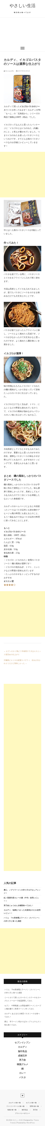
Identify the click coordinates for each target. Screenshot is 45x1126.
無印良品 (22, 1051)
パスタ (22, 1077)
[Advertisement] (22, 31)
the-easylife (9, 71)
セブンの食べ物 (31, 1103)
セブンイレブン (22, 1042)
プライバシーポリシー (22, 1113)
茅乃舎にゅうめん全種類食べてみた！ (19, 905)
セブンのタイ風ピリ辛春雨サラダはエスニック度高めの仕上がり (22, 652)
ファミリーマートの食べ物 (15, 1106)
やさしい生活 (23, 5)
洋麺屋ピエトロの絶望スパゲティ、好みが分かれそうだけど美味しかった (22, 661)
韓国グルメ (22, 1064)
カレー (22, 1073)
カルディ (22, 1047)
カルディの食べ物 (15, 1103)
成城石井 (22, 1055)
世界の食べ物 (34, 1106)
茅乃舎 (22, 1060)
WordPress (30, 1123)
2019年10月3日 (24, 71)
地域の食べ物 (11, 1110)
